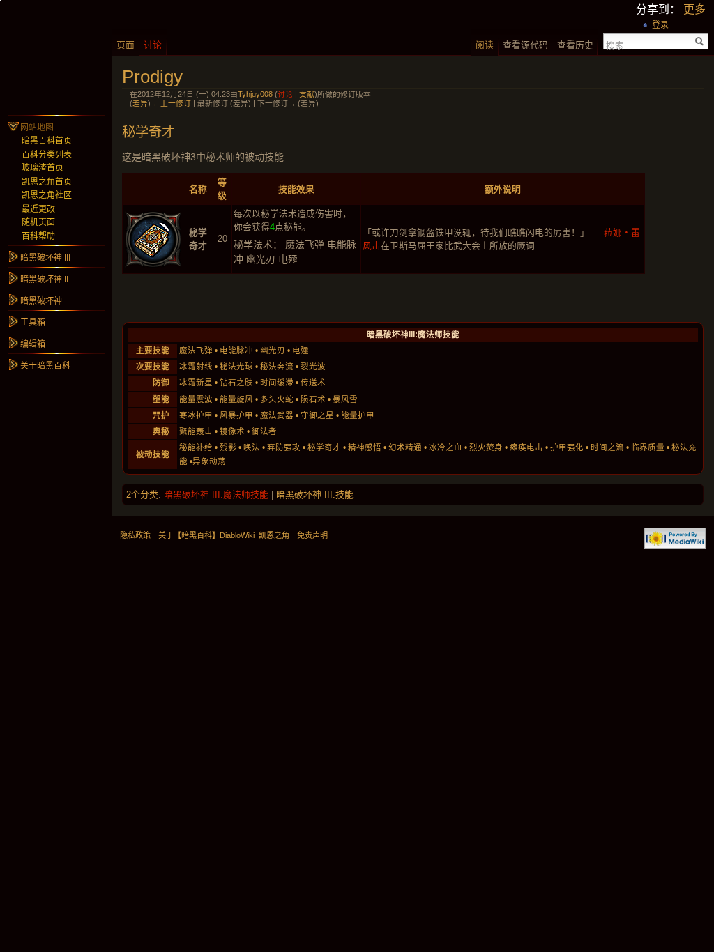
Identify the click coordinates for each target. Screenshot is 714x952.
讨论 (285, 94)
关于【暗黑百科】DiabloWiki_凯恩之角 (223, 535)
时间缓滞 (277, 382)
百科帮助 (38, 236)
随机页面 (38, 222)
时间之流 (607, 447)
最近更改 (38, 209)
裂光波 (313, 366)
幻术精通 (405, 447)
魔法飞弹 (196, 350)
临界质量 (647, 447)
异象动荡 (209, 461)
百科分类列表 (47, 155)
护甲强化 (567, 447)
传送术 (313, 382)
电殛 (300, 350)
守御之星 (317, 415)
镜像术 (232, 431)
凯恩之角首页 (47, 182)
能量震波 (196, 399)
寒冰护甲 (196, 415)
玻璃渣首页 (42, 168)
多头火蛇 (277, 399)
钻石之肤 (236, 382)
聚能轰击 (196, 431)
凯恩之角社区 (47, 195)
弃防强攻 (284, 447)
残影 (228, 447)
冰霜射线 (196, 366)
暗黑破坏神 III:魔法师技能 (216, 494)
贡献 (306, 94)
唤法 (251, 447)
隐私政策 (135, 535)
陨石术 (313, 399)
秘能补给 (196, 447)
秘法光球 (236, 366)
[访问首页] (56, 56)
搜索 (615, 44)
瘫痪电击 (526, 447)
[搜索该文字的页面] (700, 41)
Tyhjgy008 (255, 94)
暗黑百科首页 (47, 141)
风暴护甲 (236, 415)
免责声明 (312, 535)
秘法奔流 (277, 366)
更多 (694, 9)
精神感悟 (364, 447)
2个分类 (142, 494)
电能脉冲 (236, 350)
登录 (660, 25)
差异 (140, 103)
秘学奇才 (324, 447)
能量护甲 (357, 415)
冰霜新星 (196, 382)
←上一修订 (172, 103)
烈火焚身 (486, 447)
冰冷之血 (445, 447)
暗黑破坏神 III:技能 (315, 494)
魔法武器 (277, 415)
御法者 (264, 431)
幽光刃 (272, 350)
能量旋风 (236, 399)
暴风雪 (345, 399)
